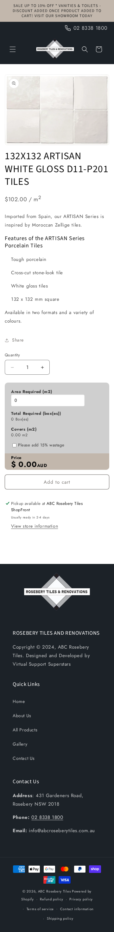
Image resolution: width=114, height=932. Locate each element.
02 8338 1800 (47, 817)
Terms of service (40, 908)
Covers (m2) (24, 429)
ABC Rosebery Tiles (54, 891)
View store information (34, 526)
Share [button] (18, 340)
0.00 (16, 435)
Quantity (12, 355)
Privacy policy (81, 899)
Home (19, 701)
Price (16, 458)
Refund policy (51, 899)
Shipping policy (60, 918)
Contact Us (24, 758)
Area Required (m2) (31, 392)
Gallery (20, 744)
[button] (13, 49)
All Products (25, 730)
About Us (22, 715)
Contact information (77, 908)
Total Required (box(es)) (36, 413)
